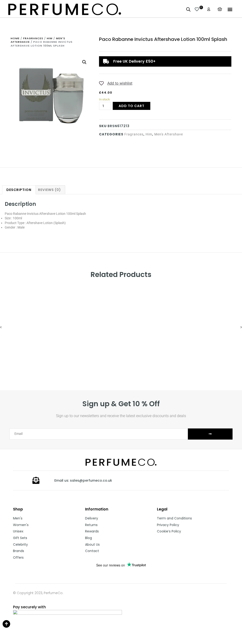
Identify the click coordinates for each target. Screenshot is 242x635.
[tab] (19, 189)
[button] (230, 9)
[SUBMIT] (210, 434)
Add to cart (131, 106)
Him (49, 38)
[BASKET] (220, 9)
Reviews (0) (49, 189)
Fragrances (33, 38)
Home (15, 38)
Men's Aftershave (168, 134)
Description (18, 189)
